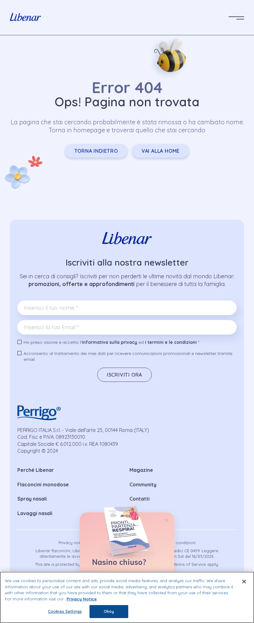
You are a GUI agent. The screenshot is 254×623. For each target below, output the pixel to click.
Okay (109, 611)
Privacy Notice (82, 598)
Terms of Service (189, 564)
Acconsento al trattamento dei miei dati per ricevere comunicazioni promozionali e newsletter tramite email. (128, 356)
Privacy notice (72, 542)
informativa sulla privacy (109, 342)
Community (142, 484)
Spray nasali (32, 499)
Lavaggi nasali (34, 513)
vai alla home (161, 151)
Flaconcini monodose (43, 484)
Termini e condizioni (176, 542)
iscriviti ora (124, 375)
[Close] (244, 581)
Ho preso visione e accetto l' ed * (111, 342)
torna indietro (96, 151)
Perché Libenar (35, 470)
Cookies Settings (65, 611)
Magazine (141, 470)
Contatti (139, 499)
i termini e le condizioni (171, 342)
